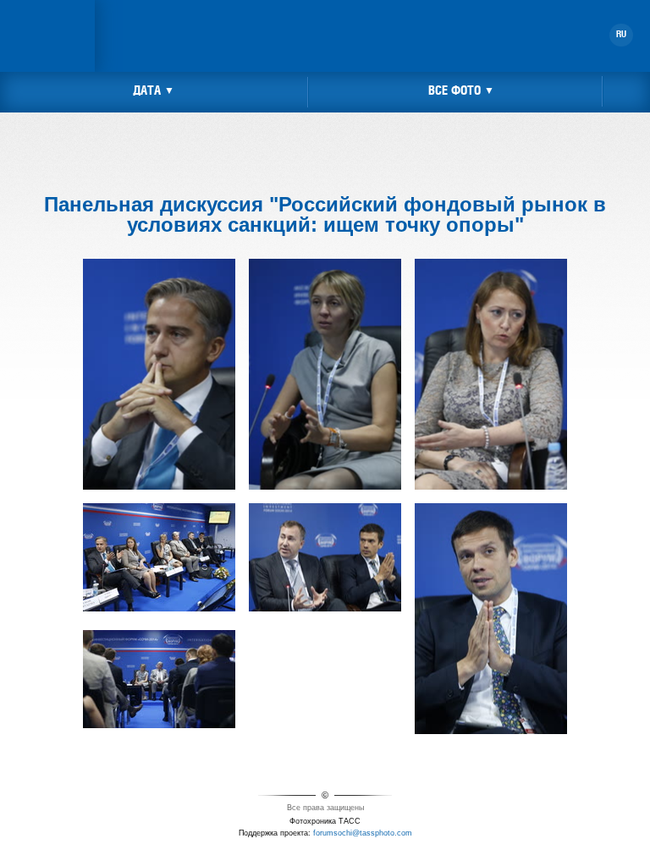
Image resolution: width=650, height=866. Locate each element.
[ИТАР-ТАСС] (48, 12)
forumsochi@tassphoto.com (362, 833)
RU (621, 34)
